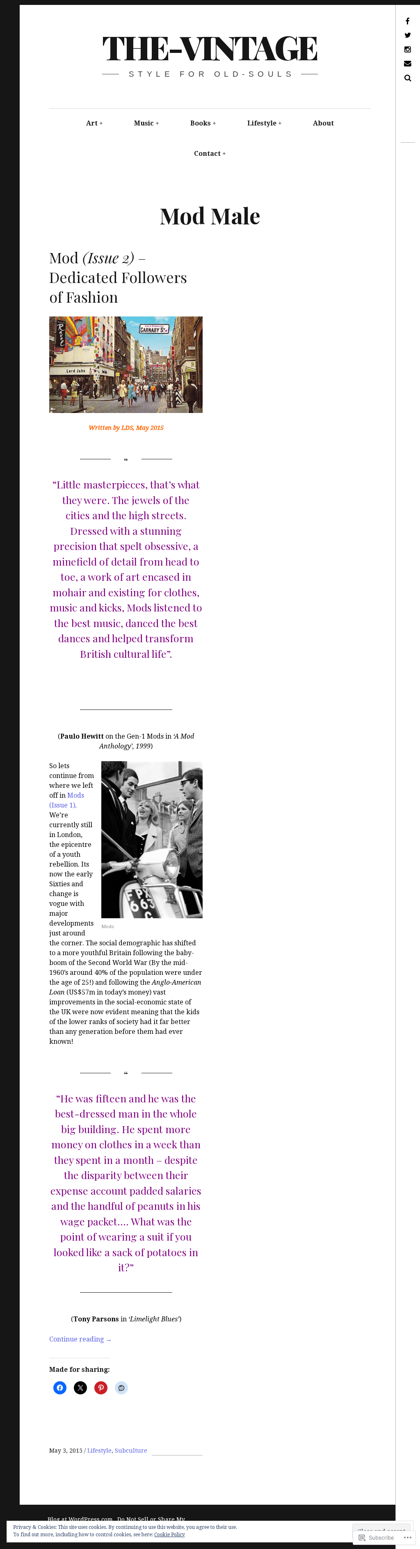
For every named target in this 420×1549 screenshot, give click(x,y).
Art (92, 123)
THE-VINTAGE (209, 46)
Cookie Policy (169, 1535)
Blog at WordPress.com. (81, 1519)
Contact (207, 153)
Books (200, 123)
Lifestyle (261, 123)
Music (144, 123)
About (323, 123)
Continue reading (80, 1339)
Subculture (131, 1450)
